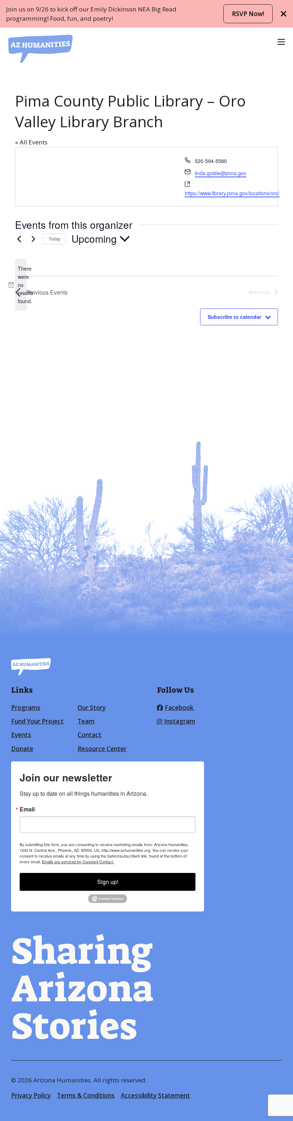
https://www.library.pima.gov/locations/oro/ (232, 193)
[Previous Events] (19, 238)
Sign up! (107, 882)
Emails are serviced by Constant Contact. (78, 861)
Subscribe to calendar (234, 316)
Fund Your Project (37, 721)
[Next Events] (33, 238)
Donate (22, 749)
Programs (25, 707)
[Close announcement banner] (283, 14)
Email (27, 809)
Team (86, 721)
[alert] (20, 285)
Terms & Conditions (86, 1095)
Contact (89, 735)
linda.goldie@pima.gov (220, 173)
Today (54, 239)
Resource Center (102, 749)
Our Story (92, 707)
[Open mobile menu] (281, 42)
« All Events (31, 142)
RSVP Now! (248, 14)
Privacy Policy (31, 1095)
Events (21, 735)
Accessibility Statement (155, 1095)
